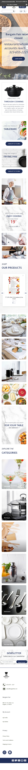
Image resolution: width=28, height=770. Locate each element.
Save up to (13, 226)
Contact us (24, 11)
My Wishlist (5, 721)
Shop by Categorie (23, 7)
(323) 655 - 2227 (10, 684)
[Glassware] (14, 474)
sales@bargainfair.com (11, 688)
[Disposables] (14, 537)
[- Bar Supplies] (14, 568)
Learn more (18, 59)
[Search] (13, 11)
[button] (22, 7)
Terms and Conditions (8, 740)
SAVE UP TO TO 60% (14, 144)
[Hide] (26, 4)
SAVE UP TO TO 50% (14, 171)
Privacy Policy (6, 736)
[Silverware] (14, 600)
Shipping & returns (7, 744)
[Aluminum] (14, 505)
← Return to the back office (8, 1)
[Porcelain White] (14, 631)
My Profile (5, 717)
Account (21, 11)
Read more (21, 662)
